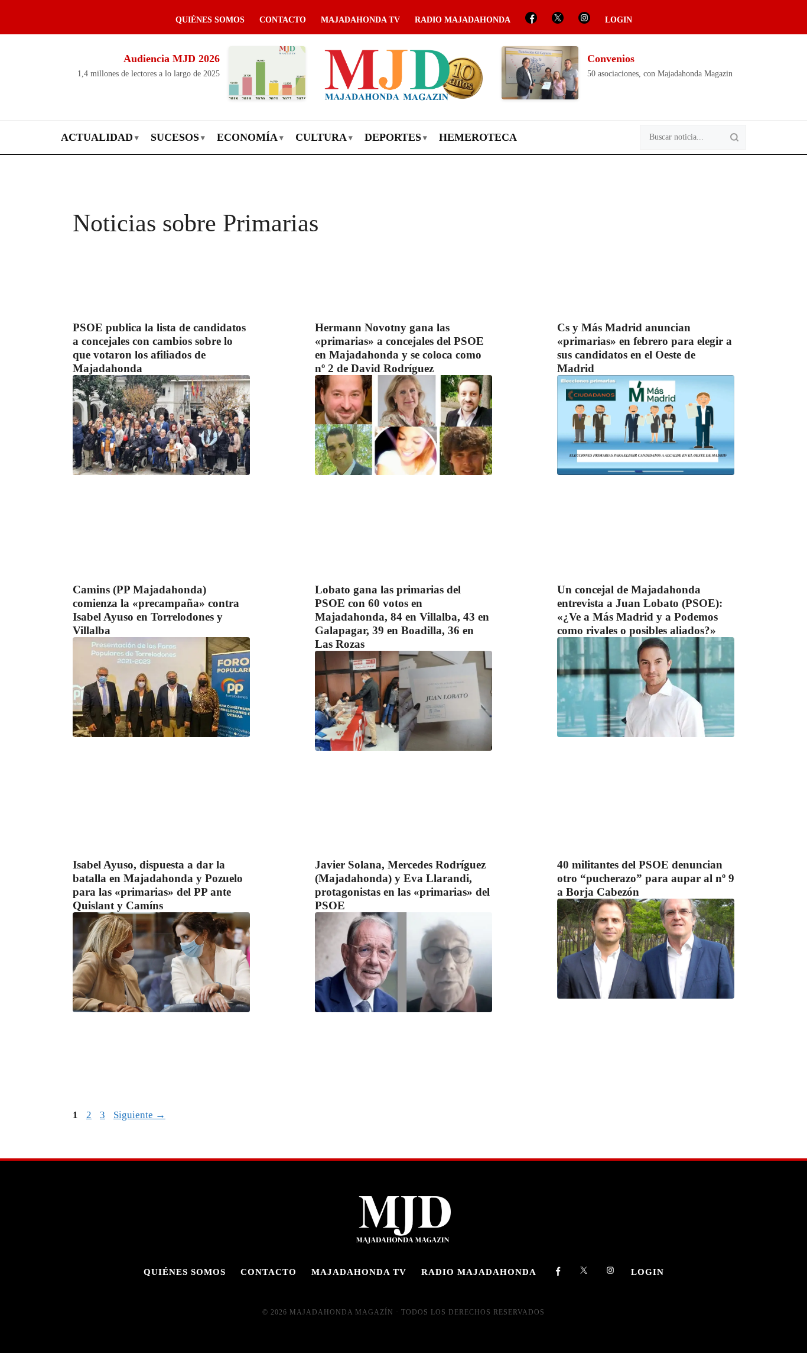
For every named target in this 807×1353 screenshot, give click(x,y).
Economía (247, 137)
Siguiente (139, 1114)
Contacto (282, 19)
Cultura (321, 137)
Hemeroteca (478, 137)
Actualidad (97, 137)
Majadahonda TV (360, 19)
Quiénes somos (210, 19)
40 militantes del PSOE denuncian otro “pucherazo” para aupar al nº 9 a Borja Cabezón (645, 878)
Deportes (393, 137)
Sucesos (175, 137)
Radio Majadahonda (462, 19)
